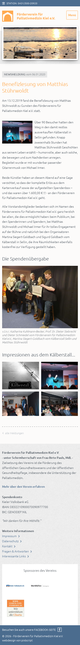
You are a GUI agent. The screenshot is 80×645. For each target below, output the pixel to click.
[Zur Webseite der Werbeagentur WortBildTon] (40, 585)
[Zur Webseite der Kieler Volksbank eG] (15, 585)
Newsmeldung (14, 74)
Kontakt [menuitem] (7, 546)
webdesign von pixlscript (17, 640)
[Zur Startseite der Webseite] (28, 16)
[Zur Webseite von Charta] (15, 608)
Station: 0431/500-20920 (22, 3)
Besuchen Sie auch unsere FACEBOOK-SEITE (29, 630)
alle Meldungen (14, 433)
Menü (72, 15)
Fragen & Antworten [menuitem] (15, 551)
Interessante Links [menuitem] (14, 556)
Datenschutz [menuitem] (10, 541)
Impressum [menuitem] (9, 536)
